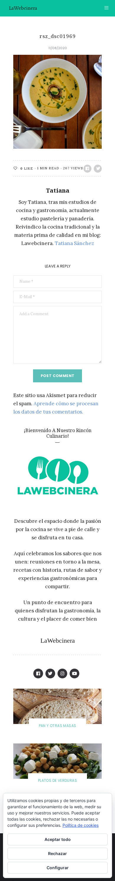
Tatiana (57, 190)
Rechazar (57, 853)
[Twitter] (50, 673)
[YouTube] (74, 673)
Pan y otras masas (57, 725)
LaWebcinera (23, 8)
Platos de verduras (57, 780)
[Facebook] (38, 673)
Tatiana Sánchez (74, 243)
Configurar (58, 867)
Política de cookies (80, 825)
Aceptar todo (58, 839)
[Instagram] (62, 673)
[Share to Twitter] (98, 169)
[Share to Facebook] (87, 169)
